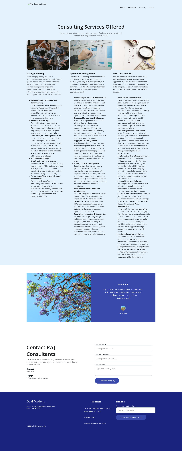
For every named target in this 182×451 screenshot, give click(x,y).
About (151, 7)
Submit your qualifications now (131, 417)
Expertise (132, 7)
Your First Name (100, 344)
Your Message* (100, 364)
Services (142, 7)
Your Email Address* (102, 354)
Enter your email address (126, 406)
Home (122, 7)
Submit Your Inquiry (107, 381)
